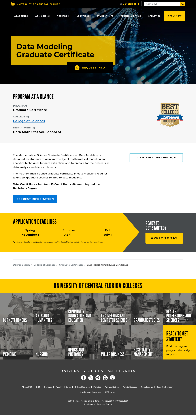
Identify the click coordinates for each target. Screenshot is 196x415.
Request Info (93, 67)
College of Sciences (29, 121)
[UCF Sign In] (129, 4)
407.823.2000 (122, 401)
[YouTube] (105, 377)
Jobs (68, 387)
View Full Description (156, 157)
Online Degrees (82, 387)
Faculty (58, 387)
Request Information (35, 199)
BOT (38, 387)
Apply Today (164, 238)
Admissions (42, 16)
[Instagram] (112, 377)
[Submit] (182, 4)
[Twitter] (90, 377)
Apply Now (175, 16)
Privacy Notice (112, 387)
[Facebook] (83, 377)
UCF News (110, 392)
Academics (21, 16)
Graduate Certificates (70, 264)
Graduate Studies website (69, 242)
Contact (48, 387)
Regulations (147, 387)
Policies (97, 387)
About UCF (27, 387)
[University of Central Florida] (35, 3)
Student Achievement (90, 392)
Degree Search (21, 264)
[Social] (98, 377)
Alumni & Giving (131, 16)
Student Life (105, 16)
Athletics (154, 16)
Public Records (130, 387)
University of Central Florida (98, 371)
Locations (83, 16)
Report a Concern (164, 387)
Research (63, 16)
